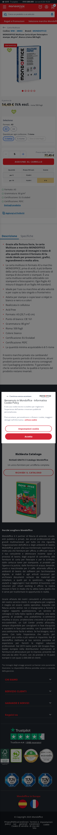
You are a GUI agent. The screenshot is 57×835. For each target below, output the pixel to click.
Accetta (28, 436)
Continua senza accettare (20, 396)
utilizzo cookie (31, 419)
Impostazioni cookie (28, 428)
